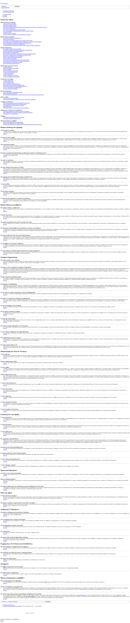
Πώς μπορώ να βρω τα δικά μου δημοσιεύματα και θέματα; (16, 107)
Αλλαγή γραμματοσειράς (8, 12)
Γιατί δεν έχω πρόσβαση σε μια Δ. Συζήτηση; (13, 56)
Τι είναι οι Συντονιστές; (8, 81)
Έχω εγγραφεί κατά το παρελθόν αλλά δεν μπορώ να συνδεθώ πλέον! (18, 30)
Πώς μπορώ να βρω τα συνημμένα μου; (11, 118)
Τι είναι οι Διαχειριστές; (8, 80)
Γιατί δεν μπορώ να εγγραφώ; (9, 33)
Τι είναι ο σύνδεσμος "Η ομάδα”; (10, 88)
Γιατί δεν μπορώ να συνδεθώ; (9, 23)
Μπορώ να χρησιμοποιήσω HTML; (11, 68)
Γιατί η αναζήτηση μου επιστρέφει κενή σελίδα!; (13, 105)
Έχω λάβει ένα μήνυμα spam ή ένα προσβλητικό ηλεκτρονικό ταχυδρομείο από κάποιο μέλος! (23, 94)
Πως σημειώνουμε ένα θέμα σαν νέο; (11, 63)
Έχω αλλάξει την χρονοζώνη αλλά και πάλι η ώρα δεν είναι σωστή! (17, 40)
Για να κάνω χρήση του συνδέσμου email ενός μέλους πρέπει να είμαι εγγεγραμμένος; (21, 45)
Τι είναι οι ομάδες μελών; (8, 82)
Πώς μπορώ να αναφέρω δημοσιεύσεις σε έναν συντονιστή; (16, 59)
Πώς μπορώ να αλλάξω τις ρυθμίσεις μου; (12, 38)
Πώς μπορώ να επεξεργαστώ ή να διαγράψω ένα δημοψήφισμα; (17, 55)
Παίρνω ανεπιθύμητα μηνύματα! (10, 93)
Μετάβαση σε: (5, 601)
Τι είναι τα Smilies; (7, 69)
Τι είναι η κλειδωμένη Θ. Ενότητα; (10, 75)
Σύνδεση (5, 16)
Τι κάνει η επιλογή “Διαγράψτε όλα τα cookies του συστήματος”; (17, 34)
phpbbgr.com (16, 619)
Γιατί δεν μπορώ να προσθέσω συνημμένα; (12, 57)
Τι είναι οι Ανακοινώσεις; (8, 73)
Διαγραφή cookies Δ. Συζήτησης (15, 606)
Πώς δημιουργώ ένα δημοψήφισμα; (11, 52)
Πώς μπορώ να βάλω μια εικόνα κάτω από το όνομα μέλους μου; (17, 43)
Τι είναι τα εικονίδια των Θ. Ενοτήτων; (11, 76)
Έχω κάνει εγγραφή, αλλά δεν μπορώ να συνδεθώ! (14, 29)
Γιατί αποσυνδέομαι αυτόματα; (9, 26)
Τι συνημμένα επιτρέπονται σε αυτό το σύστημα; (13, 117)
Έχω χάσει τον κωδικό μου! (9, 28)
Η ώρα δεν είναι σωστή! (8, 39)
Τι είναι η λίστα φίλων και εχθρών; (10, 98)
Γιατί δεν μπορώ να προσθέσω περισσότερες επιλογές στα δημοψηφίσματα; (19, 53)
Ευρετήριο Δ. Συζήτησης (8, 10)
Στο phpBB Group (46, 582)
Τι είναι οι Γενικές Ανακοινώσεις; (10, 71)
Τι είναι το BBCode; (7, 67)
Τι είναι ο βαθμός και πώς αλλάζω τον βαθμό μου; (14, 44)
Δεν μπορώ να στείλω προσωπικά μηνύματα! (13, 92)
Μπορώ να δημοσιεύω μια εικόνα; (10, 70)
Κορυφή (5, 133)
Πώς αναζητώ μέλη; (7, 106)
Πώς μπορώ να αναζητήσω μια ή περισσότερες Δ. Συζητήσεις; (16, 103)
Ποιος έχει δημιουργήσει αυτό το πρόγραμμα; (13, 122)
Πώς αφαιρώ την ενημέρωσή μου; (10, 113)
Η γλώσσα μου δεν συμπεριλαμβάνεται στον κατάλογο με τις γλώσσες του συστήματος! (22, 41)
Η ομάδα (5, 606)
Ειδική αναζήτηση (5, 7)
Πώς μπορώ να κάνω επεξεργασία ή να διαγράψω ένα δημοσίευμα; (17, 50)
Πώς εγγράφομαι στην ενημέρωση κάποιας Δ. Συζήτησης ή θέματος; (18, 112)
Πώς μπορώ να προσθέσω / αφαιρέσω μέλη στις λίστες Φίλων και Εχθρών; (19, 99)
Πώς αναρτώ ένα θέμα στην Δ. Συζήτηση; (12, 48)
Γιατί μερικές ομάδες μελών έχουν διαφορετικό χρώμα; (15, 86)
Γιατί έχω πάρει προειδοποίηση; (10, 58)
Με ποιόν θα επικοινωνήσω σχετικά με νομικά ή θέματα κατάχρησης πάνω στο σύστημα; (22, 124)
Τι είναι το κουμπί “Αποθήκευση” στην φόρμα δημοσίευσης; (16, 61)
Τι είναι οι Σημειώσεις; (8, 74)
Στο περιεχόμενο (4, 3)
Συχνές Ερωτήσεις (7, 14)
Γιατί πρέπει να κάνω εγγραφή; (9, 24)
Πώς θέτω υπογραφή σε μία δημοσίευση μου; (13, 51)
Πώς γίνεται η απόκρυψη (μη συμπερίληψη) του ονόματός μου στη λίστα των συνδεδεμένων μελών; (25, 27)
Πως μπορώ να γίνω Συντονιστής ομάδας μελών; (13, 85)
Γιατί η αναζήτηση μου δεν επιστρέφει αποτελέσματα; (14, 104)
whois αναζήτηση (81, 595)
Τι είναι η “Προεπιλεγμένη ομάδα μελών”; (12, 87)
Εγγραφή (5, 15)
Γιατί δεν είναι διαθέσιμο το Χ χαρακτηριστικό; (13, 123)
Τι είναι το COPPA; (7, 32)
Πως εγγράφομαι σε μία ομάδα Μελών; (11, 83)
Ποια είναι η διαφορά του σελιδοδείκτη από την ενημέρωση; (16, 111)
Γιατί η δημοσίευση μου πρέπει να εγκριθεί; (12, 62)
